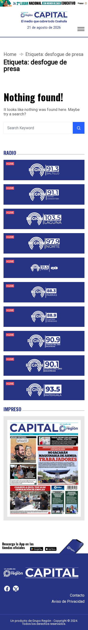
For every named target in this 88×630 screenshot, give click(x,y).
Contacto (77, 595)
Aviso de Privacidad (68, 601)
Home (10, 54)
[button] (80, 29)
